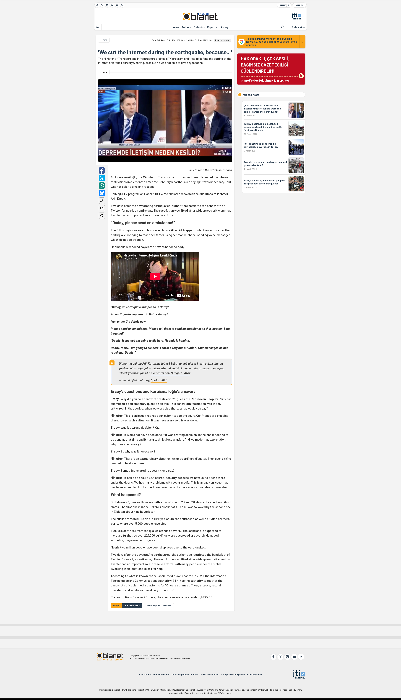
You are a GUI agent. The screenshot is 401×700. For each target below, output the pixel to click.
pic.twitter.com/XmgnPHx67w (170, 373)
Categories (298, 27)
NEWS (104, 40)
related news (251, 94)
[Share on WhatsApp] (102, 185)
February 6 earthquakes (174, 182)
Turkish (227, 170)
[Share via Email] (102, 208)
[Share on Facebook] (102, 170)
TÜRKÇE (284, 5)
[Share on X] (102, 178)
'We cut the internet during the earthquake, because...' (165, 52)
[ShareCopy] (102, 200)
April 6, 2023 (159, 380)
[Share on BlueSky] (102, 193)
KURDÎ (299, 5)
